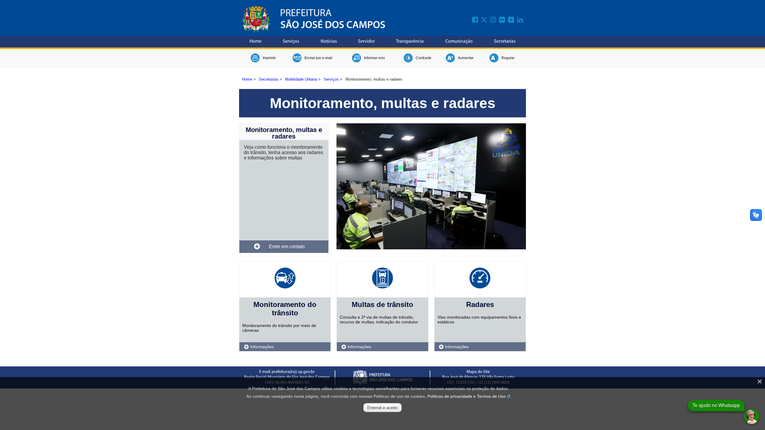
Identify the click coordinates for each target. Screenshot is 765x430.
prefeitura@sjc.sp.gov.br (293, 372)
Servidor (366, 41)
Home (255, 41)
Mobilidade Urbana (301, 79)
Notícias (329, 41)
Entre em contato (287, 246)
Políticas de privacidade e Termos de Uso (466, 396)
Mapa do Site (478, 372)
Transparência (410, 41)
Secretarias (504, 41)
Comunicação (459, 41)
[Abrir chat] (751, 416)
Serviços (291, 41)
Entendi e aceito (382, 407)
